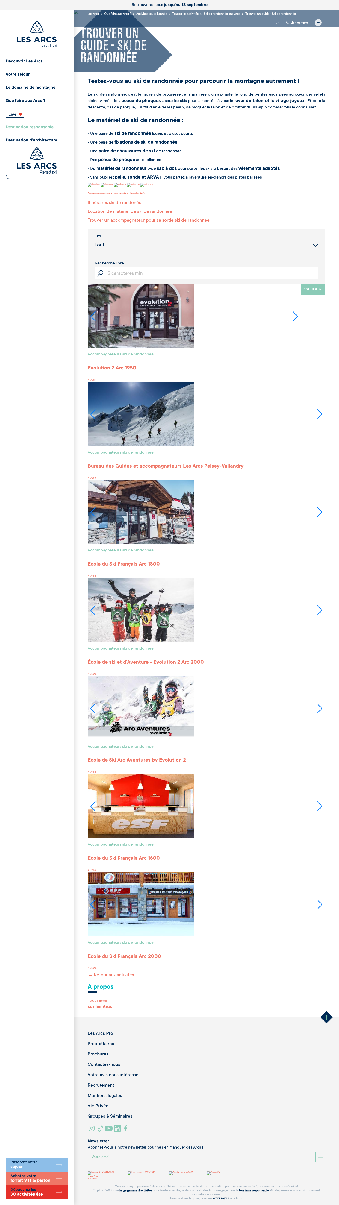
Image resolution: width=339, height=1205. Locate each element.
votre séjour (221, 1198)
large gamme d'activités (135, 1190)
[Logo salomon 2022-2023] (141, 1173)
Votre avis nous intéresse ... (115, 1075)
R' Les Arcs (93, 1176)
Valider (313, 289)
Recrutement (101, 1085)
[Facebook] (126, 1130)
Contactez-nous (104, 1064)
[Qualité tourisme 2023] (181, 1173)
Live (13, 114)
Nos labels (92, 1179)
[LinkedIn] (118, 1130)
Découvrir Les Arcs (24, 61)
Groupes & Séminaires (110, 1116)
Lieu (98, 236)
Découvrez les (26, 1192)
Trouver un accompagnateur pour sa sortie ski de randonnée (115, 193)
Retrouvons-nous (170, 5)
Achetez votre (30, 1178)
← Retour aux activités (111, 975)
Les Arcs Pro (100, 1033)
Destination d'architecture (31, 140)
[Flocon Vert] (214, 1173)
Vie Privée (98, 1106)
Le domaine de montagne (30, 87)
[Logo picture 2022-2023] (101, 1173)
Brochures (98, 1054)
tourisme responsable (254, 1190)
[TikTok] (101, 1130)
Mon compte (299, 23)
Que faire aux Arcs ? (25, 101)
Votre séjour (18, 74)
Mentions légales (105, 1096)
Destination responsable (30, 127)
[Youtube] (109, 1130)
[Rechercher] (7, 176)
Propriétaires (101, 1044)
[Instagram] (92, 1130)
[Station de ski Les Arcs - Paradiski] (37, 34)
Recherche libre (109, 263)
